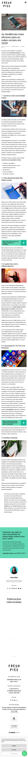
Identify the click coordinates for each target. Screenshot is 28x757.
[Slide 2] (15, 656)
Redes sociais (16, 46)
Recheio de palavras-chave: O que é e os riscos (14, 631)
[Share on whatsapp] (17, 588)
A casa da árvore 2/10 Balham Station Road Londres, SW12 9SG (14, 690)
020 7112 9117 (14, 681)
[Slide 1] (13, 656)
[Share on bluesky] (18, 588)
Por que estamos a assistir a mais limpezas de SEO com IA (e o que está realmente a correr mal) (14, 709)
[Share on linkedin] (15, 588)
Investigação (9, 409)
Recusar (14, 749)
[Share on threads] (11, 588)
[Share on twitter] (9, 588)
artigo (7, 208)
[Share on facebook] (7, 588)
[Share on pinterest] (13, 588)
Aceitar (14, 745)
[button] (25, 2)
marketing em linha (14, 53)
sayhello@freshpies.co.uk (10, 553)
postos (8, 140)
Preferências (14, 753)
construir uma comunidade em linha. (11, 160)
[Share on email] (20, 588)
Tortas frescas (16, 506)
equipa (6, 506)
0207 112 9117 (21, 553)
